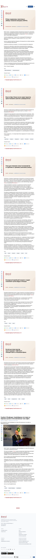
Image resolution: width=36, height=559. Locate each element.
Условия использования (22, 539)
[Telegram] (10, 549)
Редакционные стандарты (23, 534)
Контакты (20, 533)
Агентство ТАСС (15, 364)
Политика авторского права (23, 542)
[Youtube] (8, 549)
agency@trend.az (3, 525)
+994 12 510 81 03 (3, 524)
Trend (26, 34)
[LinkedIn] (12, 549)
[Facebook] (4, 549)
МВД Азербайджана (8, 70)
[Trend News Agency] (3, 517)
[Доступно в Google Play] (10, 553)
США (5, 253)
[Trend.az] (4, 7)
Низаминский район (16, 70)
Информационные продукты (5, 541)
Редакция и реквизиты (22, 531)
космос (9, 253)
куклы (14, 323)
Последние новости (4, 530)
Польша (6, 323)
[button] (2, 11)
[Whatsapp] (2, 549)
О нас (19, 530)
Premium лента (3, 531)
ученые (22, 253)
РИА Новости (11, 111)
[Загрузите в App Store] (4, 553)
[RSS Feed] (14, 549)
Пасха (10, 323)
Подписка (2, 539)
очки (26, 253)
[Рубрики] (34, 7)
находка (18, 253)
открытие (13, 253)
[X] (6, 549)
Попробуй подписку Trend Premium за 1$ (13, 79)
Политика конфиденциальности (24, 541)
